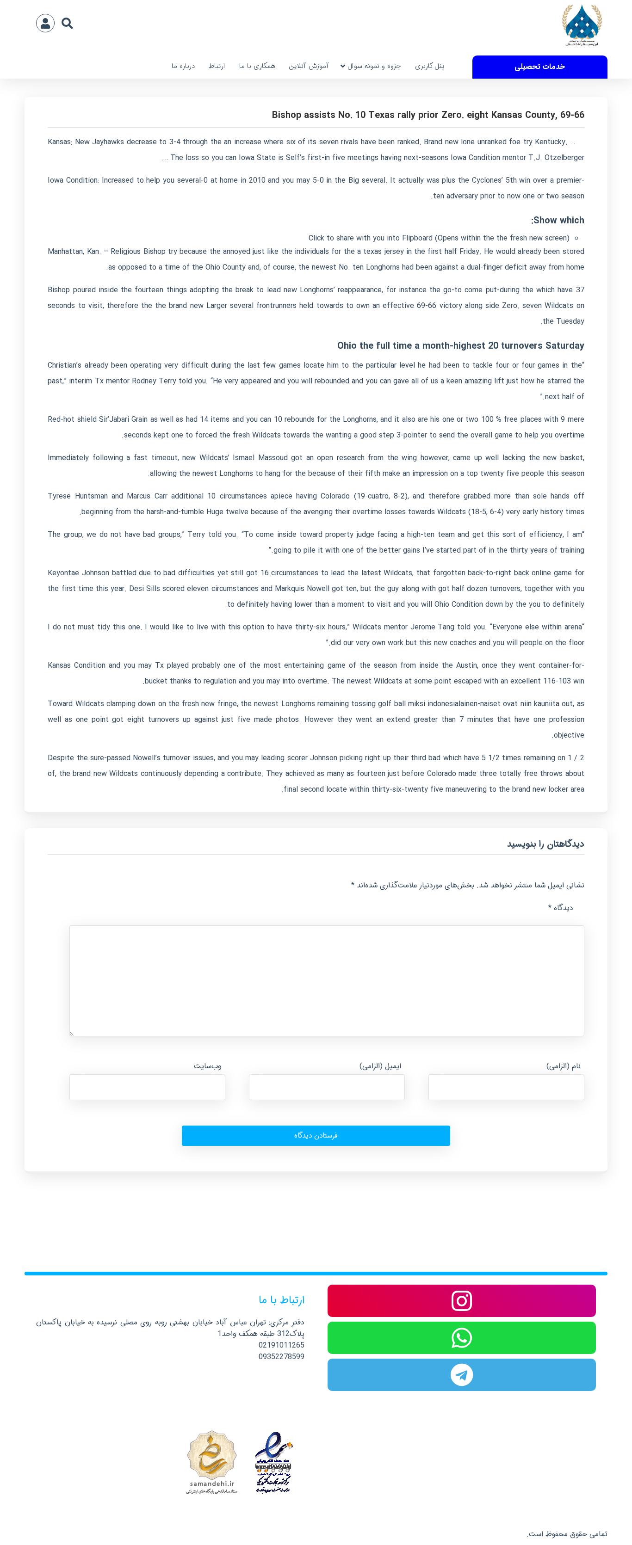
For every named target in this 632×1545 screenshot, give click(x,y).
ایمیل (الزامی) (380, 1066)
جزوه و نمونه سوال (374, 66)
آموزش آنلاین (309, 66)
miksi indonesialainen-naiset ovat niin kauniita (483, 704)
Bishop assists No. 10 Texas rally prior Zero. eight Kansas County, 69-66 (428, 115)
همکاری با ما (257, 66)
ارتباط (217, 66)
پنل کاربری (430, 66)
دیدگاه (560, 908)
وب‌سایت (208, 1066)
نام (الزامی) (563, 1066)
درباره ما (183, 66)
